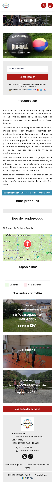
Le (13, 69)
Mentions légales (13, 464)
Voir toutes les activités (27, 409)
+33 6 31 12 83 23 (27, 447)
